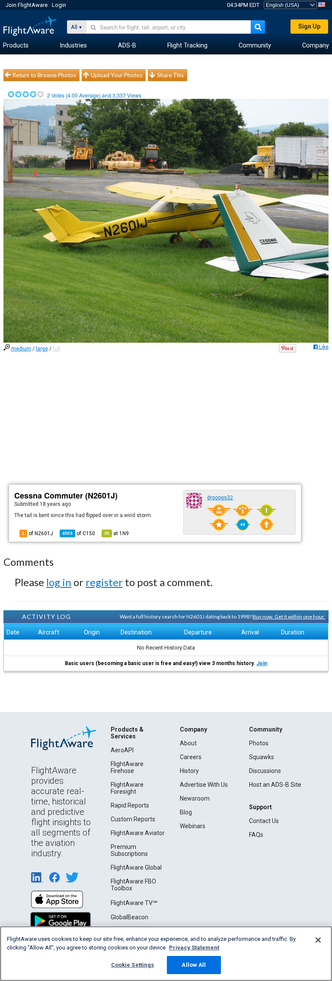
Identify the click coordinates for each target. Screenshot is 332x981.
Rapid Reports (130, 805)
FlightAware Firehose (127, 767)
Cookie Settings (132, 965)
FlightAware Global (136, 867)
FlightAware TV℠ (134, 902)
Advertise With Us (204, 784)
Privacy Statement (194, 947)
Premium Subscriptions (129, 850)
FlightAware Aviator (138, 833)
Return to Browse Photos (44, 75)
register (104, 582)
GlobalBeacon (129, 917)
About (188, 743)
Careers (190, 757)
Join (261, 663)
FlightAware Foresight (127, 788)
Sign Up (309, 26)
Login (59, 5)
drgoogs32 (220, 498)
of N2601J (37, 533)
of (78, 533)
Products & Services (127, 733)
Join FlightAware (27, 5)
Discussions (265, 770)
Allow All (194, 965)
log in (58, 582)
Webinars (192, 826)
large (42, 349)
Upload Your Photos (116, 75)
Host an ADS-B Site (275, 784)
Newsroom (195, 798)
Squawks (261, 757)
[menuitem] (15, 45)
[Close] (318, 940)
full (56, 349)
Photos (258, 743)
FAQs (256, 834)
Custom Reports (133, 819)
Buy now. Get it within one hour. (288, 616)
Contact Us (264, 820)
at (116, 533)
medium (21, 349)
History (189, 770)
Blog (186, 812)
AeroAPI (122, 750)
